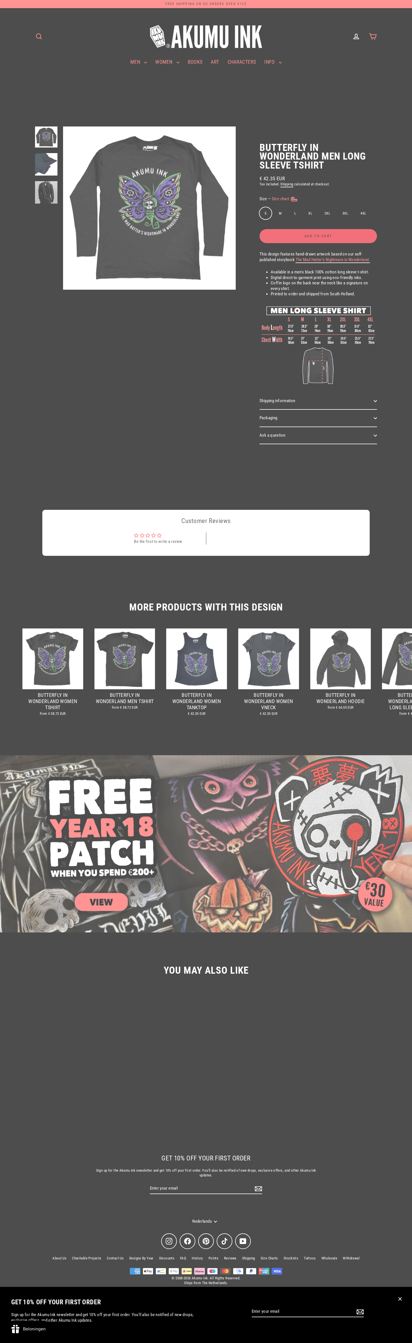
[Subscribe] (359, 1312)
